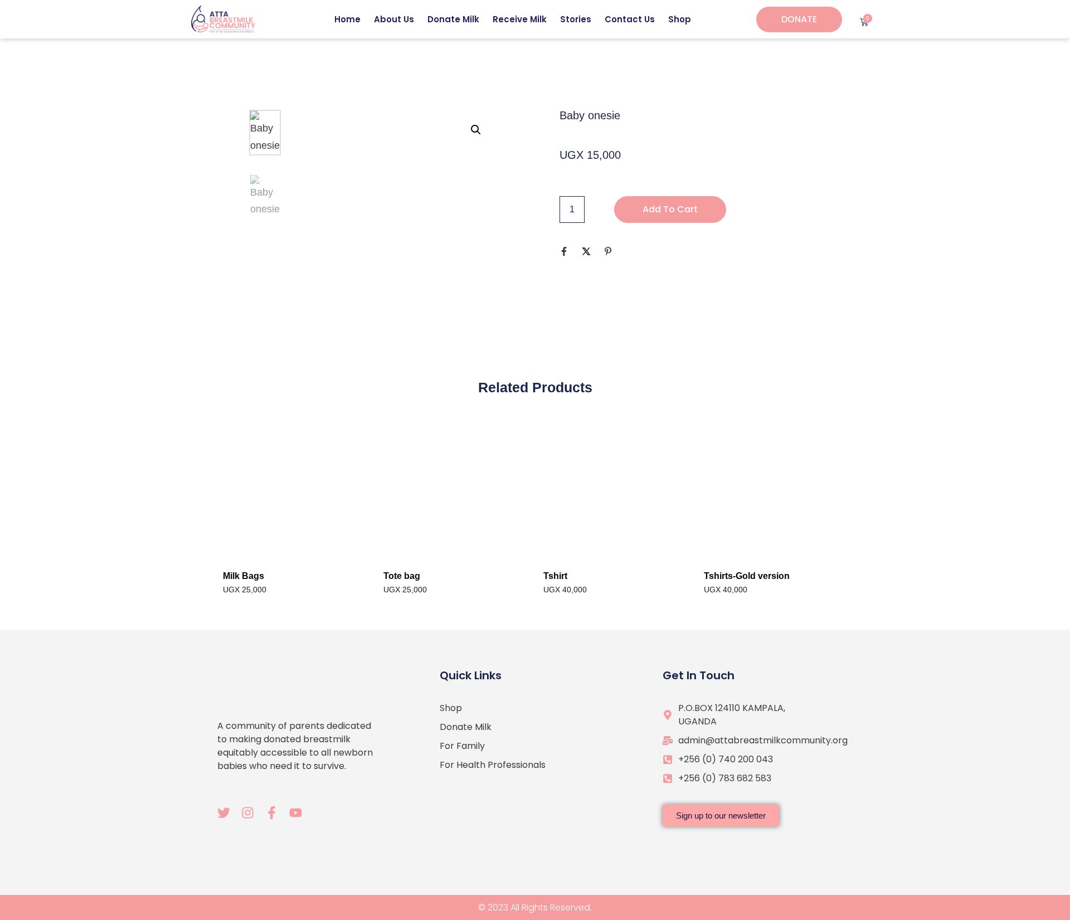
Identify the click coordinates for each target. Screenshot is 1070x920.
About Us (394, 19)
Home (347, 19)
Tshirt (555, 576)
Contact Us (630, 19)
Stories (575, 19)
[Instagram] (247, 812)
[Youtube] (295, 812)
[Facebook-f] (271, 812)
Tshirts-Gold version (747, 576)
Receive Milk (520, 19)
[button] (476, 130)
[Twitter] (223, 812)
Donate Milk (453, 19)
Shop (679, 19)
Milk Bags (243, 576)
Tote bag (401, 576)
